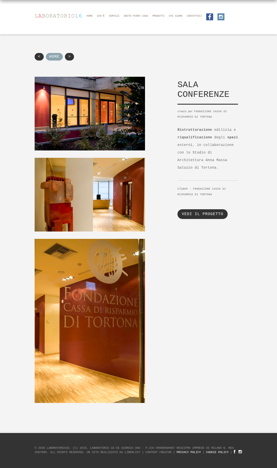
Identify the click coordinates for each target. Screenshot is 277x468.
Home (90, 16)
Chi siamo (175, 16)
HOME (54, 56)
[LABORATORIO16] (58, 15)
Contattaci (194, 16)
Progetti (158, 16)
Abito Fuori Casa (136, 16)
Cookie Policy (217, 452)
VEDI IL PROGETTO (202, 214)
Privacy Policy (189, 452)
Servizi (114, 16)
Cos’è (101, 16)
